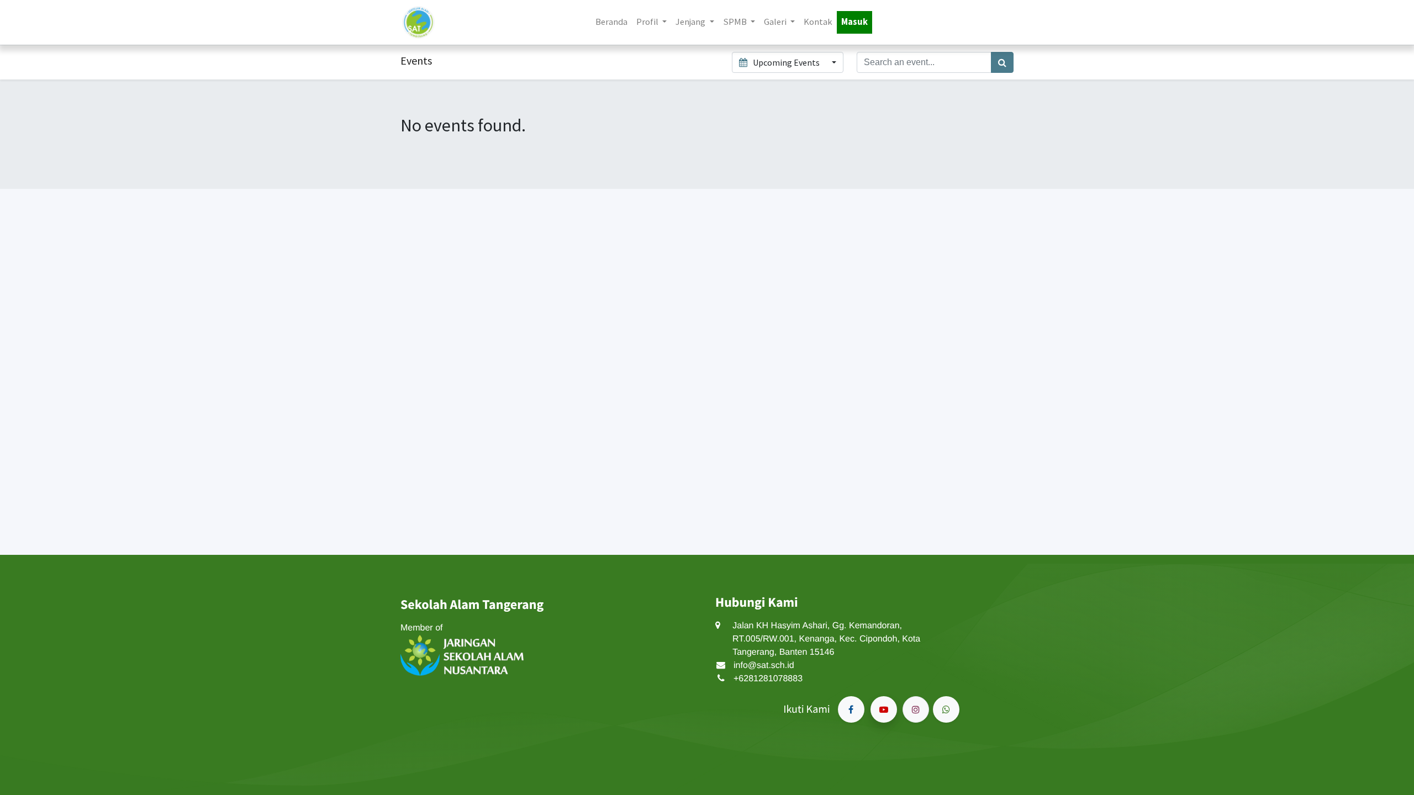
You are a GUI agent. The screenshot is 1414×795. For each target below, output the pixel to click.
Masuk (854, 22)
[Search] (1002, 62)
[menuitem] (611, 22)
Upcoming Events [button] (786, 62)
